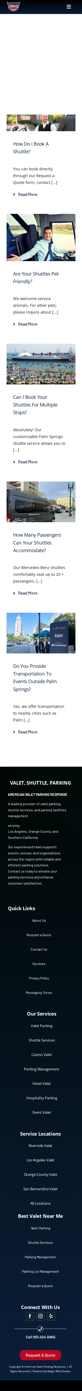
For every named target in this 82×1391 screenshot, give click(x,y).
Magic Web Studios (59, 1371)
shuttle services (20, 810)
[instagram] (40, 1316)
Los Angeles (17, 831)
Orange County (39, 831)
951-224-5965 (44, 1337)
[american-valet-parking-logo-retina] (13, 2)
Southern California (23, 837)
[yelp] (51, 1316)
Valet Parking (45, 1366)
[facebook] (30, 1316)
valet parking (50, 804)
